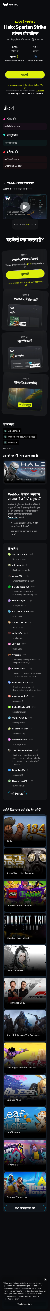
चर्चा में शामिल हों (17, 793)
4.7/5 (14, 47)
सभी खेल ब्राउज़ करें (25, 1208)
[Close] (45, 1279)
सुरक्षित (13, 56)
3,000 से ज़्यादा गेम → (25, 21)
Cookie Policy (13, 1299)
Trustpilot (13, 517)
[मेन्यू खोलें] (45, 4)
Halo (27, 224)
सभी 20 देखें (7, 448)
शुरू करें (24, 74)
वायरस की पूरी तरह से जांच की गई (14, 60)
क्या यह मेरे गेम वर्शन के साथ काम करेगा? (24, 533)
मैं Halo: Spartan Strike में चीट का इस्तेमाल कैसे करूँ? (24, 524)
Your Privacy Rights (24, 1304)
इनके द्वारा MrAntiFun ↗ (36, 60)
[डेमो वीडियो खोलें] (25, 206)
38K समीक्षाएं (14, 51)
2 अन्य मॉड (40, 91)
